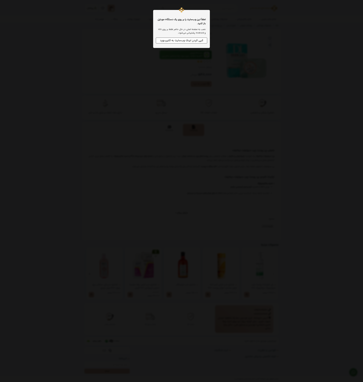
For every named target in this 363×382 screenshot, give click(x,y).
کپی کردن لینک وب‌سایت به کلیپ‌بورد (181, 40)
